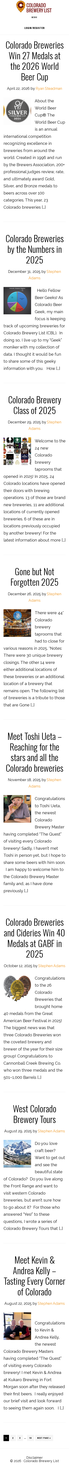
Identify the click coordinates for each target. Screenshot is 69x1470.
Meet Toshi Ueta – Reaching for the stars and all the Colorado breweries (34, 751)
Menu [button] (34, 17)
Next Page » (44, 1438)
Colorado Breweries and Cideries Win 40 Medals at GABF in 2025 (34, 937)
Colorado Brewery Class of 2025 (34, 405)
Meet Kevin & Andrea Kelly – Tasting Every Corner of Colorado (34, 1275)
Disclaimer (34, 1458)
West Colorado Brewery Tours (34, 1114)
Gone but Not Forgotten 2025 (34, 576)
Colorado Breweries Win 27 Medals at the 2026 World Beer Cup (35, 60)
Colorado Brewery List (34, 7)
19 (31, 1438)
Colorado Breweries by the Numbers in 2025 (35, 249)
